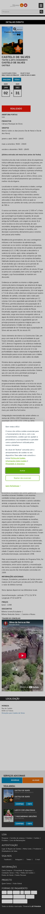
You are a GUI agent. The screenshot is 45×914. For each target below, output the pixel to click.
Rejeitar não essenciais (22, 478)
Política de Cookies (17, 458)
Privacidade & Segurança (15, 463)
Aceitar (22, 470)
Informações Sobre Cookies (16, 461)
